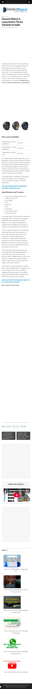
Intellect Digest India (14, 685)
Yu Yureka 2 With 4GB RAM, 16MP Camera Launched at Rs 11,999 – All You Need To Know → (23, 435)
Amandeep (5, 27)
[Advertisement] (16, 46)
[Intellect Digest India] (15, 8)
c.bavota (23, 686)
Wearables (6, 16)
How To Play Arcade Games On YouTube (16, 672)
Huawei (9, 426)
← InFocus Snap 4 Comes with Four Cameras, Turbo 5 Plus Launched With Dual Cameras (8, 435)
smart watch (16, 426)
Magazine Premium (11, 686)
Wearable (23, 426)
